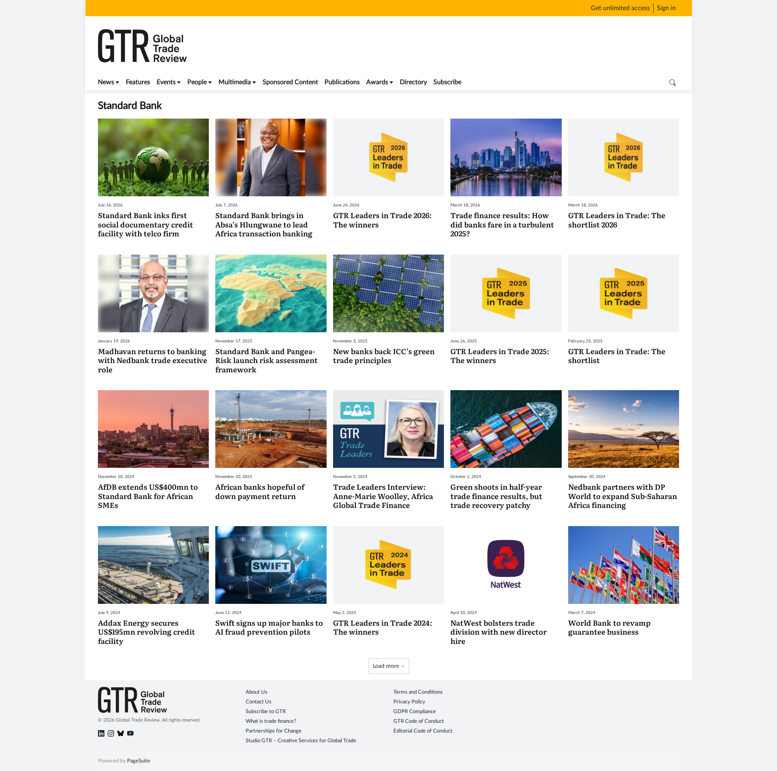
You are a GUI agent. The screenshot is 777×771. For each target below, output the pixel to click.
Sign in (666, 8)
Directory (413, 82)
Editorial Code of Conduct (422, 731)
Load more (387, 666)
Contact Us (259, 702)
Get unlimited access (620, 8)
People (197, 82)
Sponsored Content (290, 82)
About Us (256, 692)
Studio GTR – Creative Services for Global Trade (301, 740)
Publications (342, 82)
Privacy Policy (409, 702)
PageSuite (138, 761)
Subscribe (447, 82)
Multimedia (235, 82)
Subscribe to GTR (266, 711)
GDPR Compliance (414, 711)
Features (138, 82)
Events (166, 82)
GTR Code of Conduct (418, 721)
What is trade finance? (271, 721)
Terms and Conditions (418, 692)
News (106, 82)
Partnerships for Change (273, 731)
